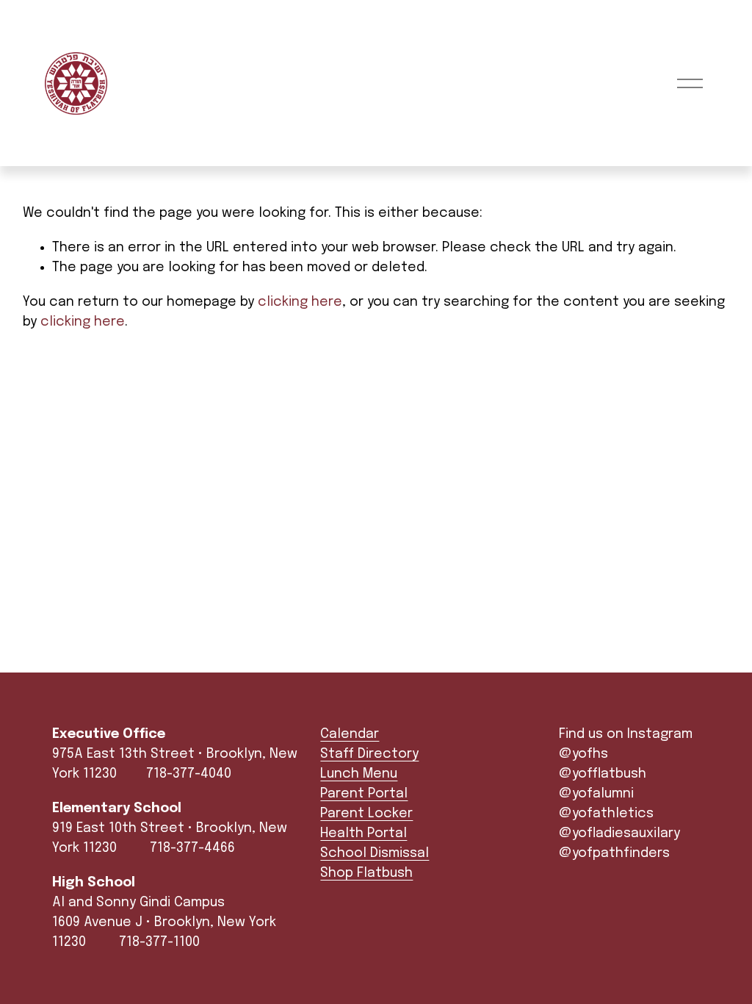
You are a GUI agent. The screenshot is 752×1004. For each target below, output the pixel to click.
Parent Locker (366, 813)
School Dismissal (374, 853)
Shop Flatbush (366, 873)
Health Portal (363, 833)
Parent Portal (364, 793)
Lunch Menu (358, 774)
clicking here (300, 302)
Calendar (349, 734)
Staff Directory (369, 754)
